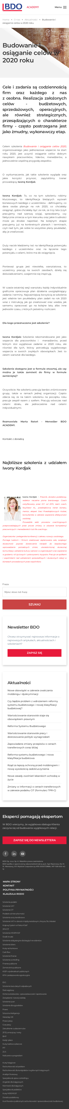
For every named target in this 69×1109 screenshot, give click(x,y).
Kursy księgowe (9, 1063)
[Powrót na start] (21, 7)
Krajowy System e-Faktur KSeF (15, 925)
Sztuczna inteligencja (11, 1013)
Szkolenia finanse (9, 956)
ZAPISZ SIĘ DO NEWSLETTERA (34, 840)
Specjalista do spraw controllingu (15, 1078)
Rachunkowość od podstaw (14, 1066)
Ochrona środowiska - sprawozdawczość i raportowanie (25, 994)
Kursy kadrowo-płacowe (12, 1044)
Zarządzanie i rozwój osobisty (14, 998)
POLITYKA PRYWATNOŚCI (18, 889)
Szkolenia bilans (9, 944)
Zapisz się (34, 652)
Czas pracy (7, 1025)
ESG (4, 982)
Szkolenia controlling (11, 960)
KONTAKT (8, 885)
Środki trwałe (8, 937)
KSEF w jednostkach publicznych (16, 971)
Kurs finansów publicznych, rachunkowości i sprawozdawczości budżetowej (33, 1101)
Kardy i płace (8, 1040)
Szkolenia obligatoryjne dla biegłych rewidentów (22, 940)
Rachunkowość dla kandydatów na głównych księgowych (26, 1070)
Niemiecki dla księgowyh (13, 1086)
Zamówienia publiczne (12, 967)
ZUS (4, 1052)
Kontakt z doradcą (13, 438)
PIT (4, 1048)
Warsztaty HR (8, 1017)
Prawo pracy (7, 1021)
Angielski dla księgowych (13, 1082)
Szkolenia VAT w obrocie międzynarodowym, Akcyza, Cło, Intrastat (29, 921)
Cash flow (6, 952)
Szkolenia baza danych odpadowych (17, 986)
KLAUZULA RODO (13, 893)
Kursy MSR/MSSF (10, 1093)
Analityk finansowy (10, 1074)
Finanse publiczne (10, 963)
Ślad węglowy (8, 990)
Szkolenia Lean (9, 1001)
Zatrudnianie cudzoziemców (14, 1028)
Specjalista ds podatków (12, 1089)
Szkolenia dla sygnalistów (13, 1005)
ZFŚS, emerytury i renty (12, 1032)
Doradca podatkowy (11, 1097)
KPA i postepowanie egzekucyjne (16, 975)
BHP (4, 1036)
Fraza (6, 584)
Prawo (5, 1009)
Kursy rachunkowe (10, 948)
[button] (61, 7)
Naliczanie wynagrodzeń (12, 1055)
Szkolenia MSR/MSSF (11, 933)
